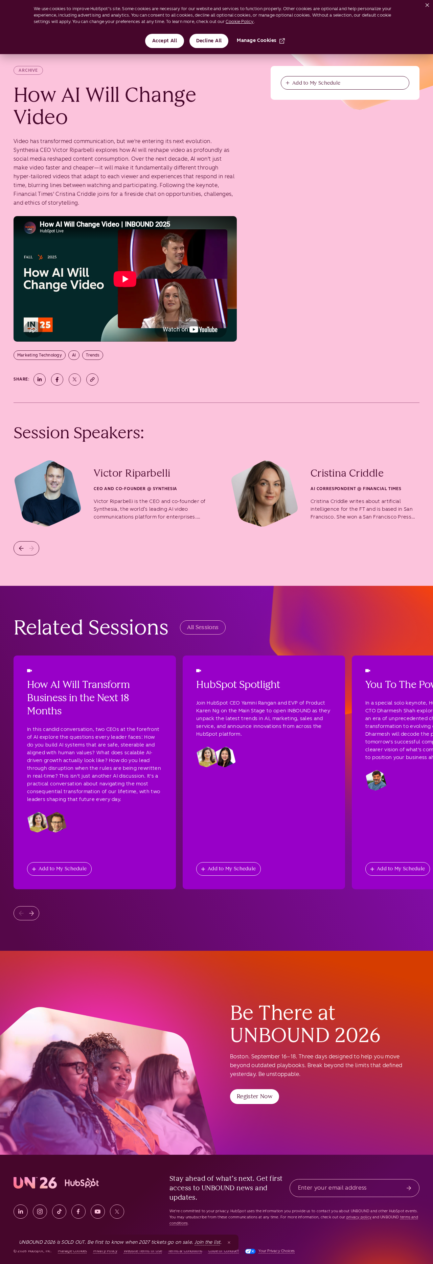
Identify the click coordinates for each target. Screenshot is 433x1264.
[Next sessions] (31, 913)
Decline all (209, 41)
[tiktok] (59, 1211)
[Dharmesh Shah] (376, 780)
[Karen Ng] (225, 757)
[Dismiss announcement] (229, 1242)
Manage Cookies (256, 40)
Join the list (207, 1242)
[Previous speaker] (21, 548)
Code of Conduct (223, 1251)
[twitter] (117, 1211)
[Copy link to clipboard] (92, 379)
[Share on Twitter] (75, 379)
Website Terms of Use (143, 1251)
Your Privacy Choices (276, 1251)
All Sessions (203, 627)
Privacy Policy (105, 1251)
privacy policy (358, 1217)
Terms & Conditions (185, 1251)
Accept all (164, 41)
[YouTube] (98, 1211)
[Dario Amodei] (56, 822)
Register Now (254, 1096)
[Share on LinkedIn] (39, 379)
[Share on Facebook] (57, 379)
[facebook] (78, 1211)
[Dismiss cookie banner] (427, 3)
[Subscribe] (409, 1188)
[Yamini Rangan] (38, 822)
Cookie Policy (240, 21)
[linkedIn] (21, 1211)
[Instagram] (40, 1211)
